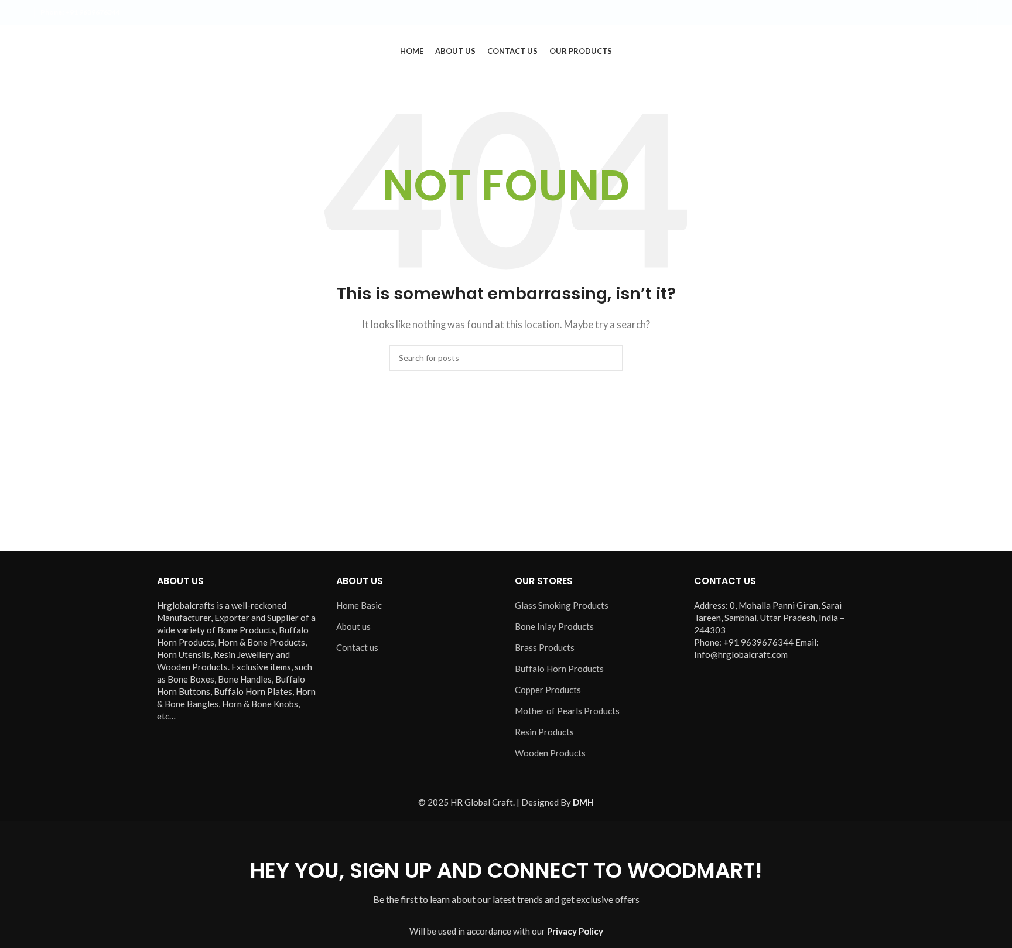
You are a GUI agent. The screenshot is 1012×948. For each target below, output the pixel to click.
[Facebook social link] (908, 13)
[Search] (973, 51)
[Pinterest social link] (965, 13)
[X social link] (922, 13)
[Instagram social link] (936, 13)
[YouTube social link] (950, 13)
